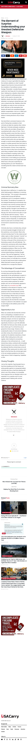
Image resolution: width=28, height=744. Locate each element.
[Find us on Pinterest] (18, 739)
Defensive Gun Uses (7, 556)
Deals (11, 729)
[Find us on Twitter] (10, 739)
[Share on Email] (25, 55)
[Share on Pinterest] (21, 55)
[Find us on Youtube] (2, 739)
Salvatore (8, 36)
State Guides (4, 726)
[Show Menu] (2, 2)
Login (25, 458)
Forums (19, 726)
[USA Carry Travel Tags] (14, 394)
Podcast (3, 729)
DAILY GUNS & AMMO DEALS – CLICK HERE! (12, 6)
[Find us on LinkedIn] (12, 739)
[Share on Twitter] (8, 55)
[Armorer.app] (12, 68)
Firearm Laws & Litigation (8, 578)
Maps (9, 726)
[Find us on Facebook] (4, 739)
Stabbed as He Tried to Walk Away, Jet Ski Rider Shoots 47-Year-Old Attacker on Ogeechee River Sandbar (14, 561)
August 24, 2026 (5, 589)
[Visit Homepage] (14, 2)
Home (2, 18)
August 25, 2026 (5, 519)
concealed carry (14, 285)
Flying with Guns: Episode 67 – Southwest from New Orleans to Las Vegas (13, 516)
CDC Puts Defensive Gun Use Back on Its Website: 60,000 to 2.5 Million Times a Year (13, 538)
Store (7, 729)
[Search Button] (26, 2)
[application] (14, 177)
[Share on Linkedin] (16, 55)
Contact (3, 731)
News (3, 533)
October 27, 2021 (16, 36)
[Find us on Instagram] (7, 739)
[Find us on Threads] (21, 739)
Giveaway (17, 729)
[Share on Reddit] (12, 55)
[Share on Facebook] (3, 55)
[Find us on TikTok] (15, 739)
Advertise (23, 729)
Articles (6, 18)
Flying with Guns (6, 512)
